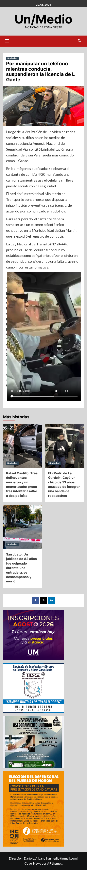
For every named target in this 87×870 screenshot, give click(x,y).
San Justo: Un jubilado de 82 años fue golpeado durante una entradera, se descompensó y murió (21, 567)
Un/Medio (43, 19)
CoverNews (32, 863)
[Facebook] (35, 600)
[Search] (79, 40)
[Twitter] (43, 600)
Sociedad (12, 58)
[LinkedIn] (51, 600)
